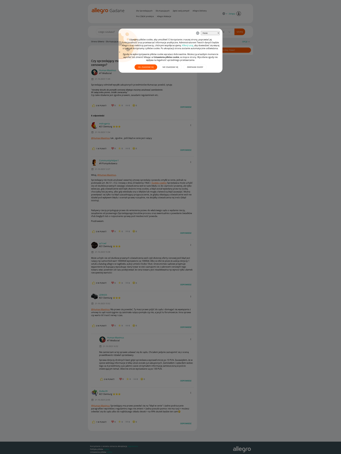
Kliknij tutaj (187, 45)
